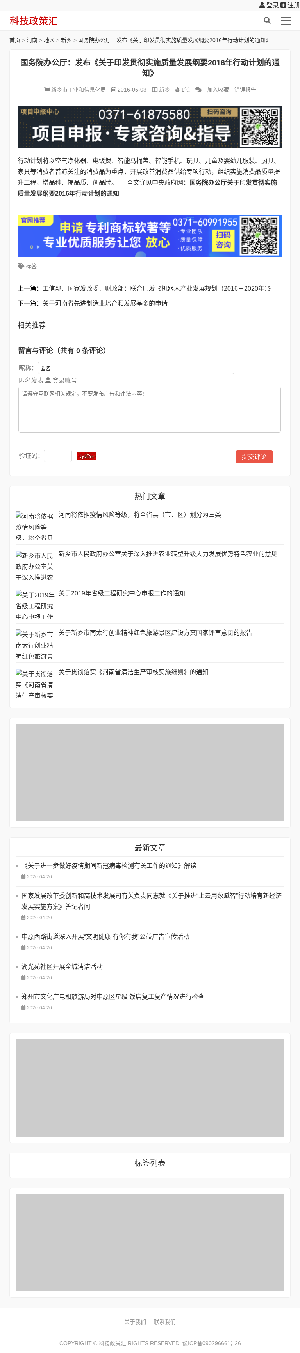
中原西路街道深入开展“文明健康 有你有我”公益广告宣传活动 (105, 936)
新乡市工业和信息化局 (78, 90)
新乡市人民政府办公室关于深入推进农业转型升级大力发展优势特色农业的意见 (168, 554)
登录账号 (64, 380)
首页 (14, 40)
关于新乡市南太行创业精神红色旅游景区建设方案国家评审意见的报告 (155, 632)
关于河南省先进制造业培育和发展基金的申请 (105, 303)
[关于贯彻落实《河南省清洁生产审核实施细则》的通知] (35, 683)
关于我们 (135, 1322)
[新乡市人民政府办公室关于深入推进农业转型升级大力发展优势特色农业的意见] (35, 565)
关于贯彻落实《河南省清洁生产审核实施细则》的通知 (134, 672)
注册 (293, 5)
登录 (272, 5)
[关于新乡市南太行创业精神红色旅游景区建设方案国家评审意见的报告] (35, 644)
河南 (32, 40)
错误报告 (245, 90)
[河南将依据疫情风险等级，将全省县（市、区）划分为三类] (35, 525)
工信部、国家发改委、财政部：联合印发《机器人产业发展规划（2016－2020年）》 (158, 288)
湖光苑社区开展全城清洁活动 (62, 966)
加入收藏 (218, 90)
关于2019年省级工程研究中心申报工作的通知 (122, 593)
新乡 (66, 40)
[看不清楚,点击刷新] (86, 456)
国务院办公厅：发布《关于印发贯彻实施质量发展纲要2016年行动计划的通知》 (174, 40)
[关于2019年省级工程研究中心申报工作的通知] (35, 604)
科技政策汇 (46, 21)
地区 (49, 40)
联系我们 (165, 1322)
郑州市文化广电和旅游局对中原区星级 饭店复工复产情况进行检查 (112, 996)
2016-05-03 (132, 90)
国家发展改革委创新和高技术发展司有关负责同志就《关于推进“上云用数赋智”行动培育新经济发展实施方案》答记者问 (151, 901)
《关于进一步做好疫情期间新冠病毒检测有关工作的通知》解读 (108, 865)
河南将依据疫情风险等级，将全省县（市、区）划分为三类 (140, 514)
